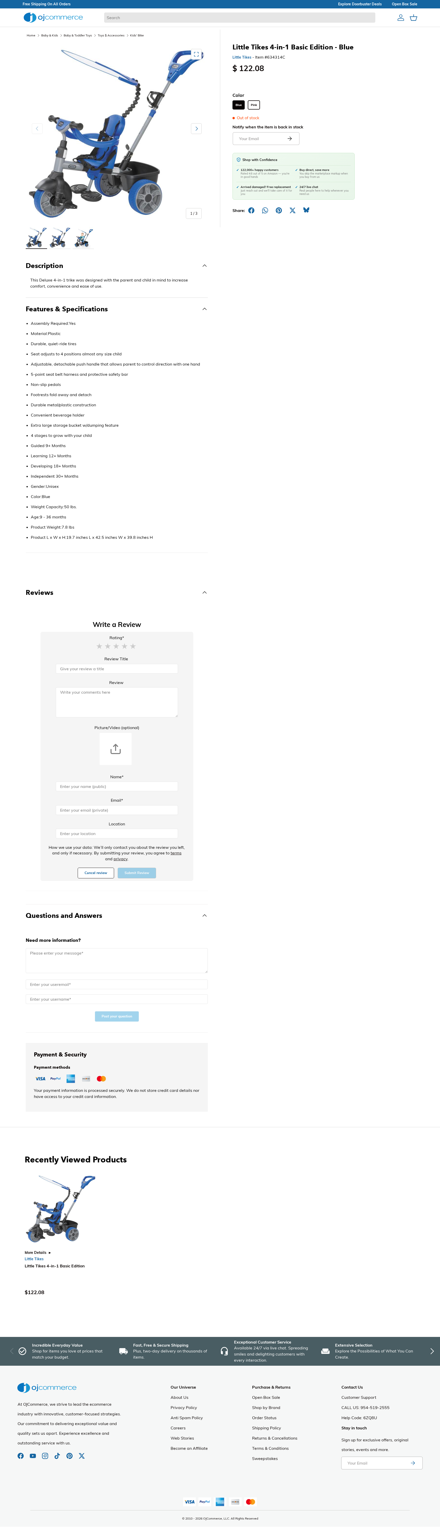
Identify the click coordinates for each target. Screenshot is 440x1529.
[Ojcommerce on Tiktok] (58, 1453)
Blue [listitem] (239, 105)
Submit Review (137, 872)
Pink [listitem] (254, 105)
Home (31, 35)
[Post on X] (292, 210)
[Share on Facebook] (251, 210)
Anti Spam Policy (187, 1417)
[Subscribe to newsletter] (412, 1463)
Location (117, 823)
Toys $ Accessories (111, 35)
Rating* (116, 637)
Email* (117, 800)
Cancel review (96, 872)
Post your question (117, 1016)
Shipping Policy (266, 1427)
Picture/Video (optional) (116, 727)
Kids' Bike (137, 35)
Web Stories (182, 1438)
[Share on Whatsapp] (265, 210)
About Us (179, 1397)
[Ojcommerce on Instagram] (45, 1453)
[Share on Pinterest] (278, 210)
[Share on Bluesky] (306, 210)
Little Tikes (241, 57)
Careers (178, 1427)
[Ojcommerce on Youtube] (33, 1453)
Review (116, 682)
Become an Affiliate (189, 1448)
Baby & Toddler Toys (78, 35)
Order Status (264, 1417)
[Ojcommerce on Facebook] (21, 1453)
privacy (121, 858)
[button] (99, 646)
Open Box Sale (266, 1397)
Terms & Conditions (270, 1448)
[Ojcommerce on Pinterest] (70, 1453)
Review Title (116, 658)
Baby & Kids (49, 35)
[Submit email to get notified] (289, 138)
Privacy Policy (184, 1407)
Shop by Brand (266, 1407)
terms (176, 852)
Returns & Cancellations (274, 1438)
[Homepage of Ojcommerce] (53, 17)
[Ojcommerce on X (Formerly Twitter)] (81, 1453)
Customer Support (358, 1397)
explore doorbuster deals (360, 4)
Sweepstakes (265, 1458)
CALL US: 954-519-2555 (365, 1407)
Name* (116, 776)
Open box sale (404, 4)
